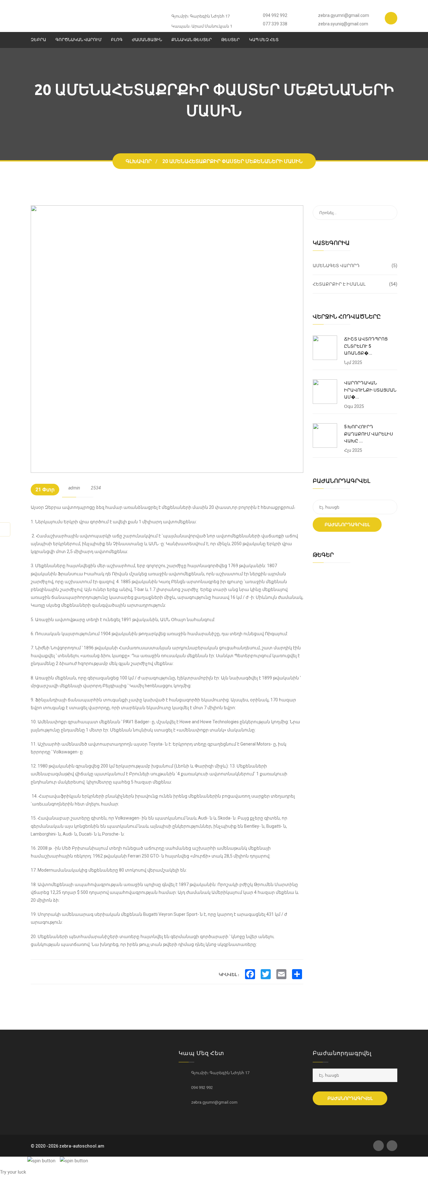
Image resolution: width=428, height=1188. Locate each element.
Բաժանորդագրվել (347, 524)
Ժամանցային (147, 39)
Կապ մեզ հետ (264, 39)
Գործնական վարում (78, 39)
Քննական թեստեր (191, 39)
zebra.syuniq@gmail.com (343, 23)
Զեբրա (38, 39)
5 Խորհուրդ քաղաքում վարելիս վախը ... (368, 433)
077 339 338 (275, 23)
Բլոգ (117, 39)
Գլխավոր (139, 161)
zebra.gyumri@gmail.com (343, 15)
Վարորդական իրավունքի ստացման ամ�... (370, 389)
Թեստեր (230, 39)
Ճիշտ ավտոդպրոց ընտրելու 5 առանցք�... (366, 346)
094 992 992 (275, 15)
